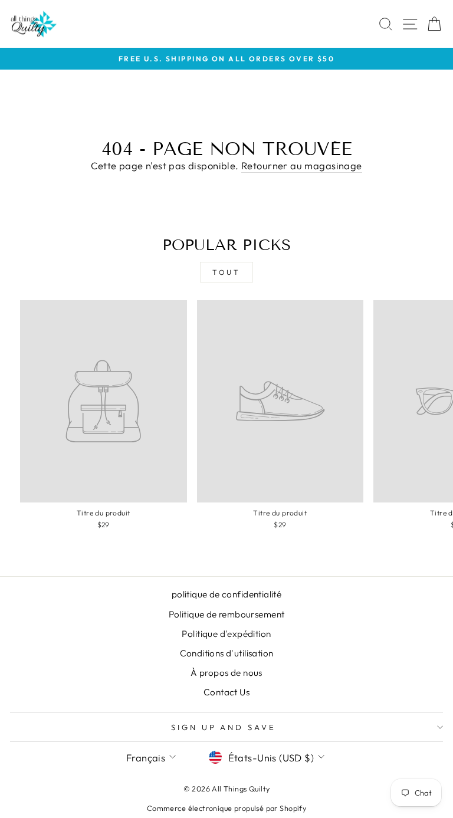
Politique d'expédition (226, 633)
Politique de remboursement (227, 614)
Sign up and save (224, 727)
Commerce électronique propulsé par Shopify (226, 808)
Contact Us (226, 692)
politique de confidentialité (227, 594)
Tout (226, 272)
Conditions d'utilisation (227, 653)
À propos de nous (226, 672)
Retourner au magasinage (301, 165)
